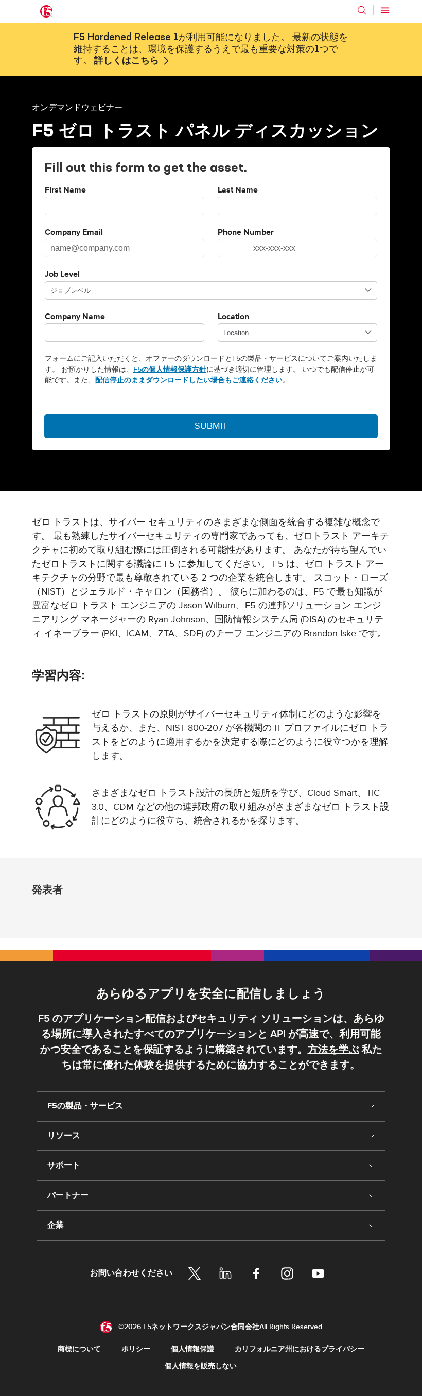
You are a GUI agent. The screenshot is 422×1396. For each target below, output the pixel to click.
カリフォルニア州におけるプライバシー (299, 1349)
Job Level (62, 275)
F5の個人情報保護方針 (169, 369)
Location (233, 317)
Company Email (74, 233)
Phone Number (246, 233)
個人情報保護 (192, 1349)
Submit (211, 426)
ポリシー (135, 1349)
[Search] (362, 10)
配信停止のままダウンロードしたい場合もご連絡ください (189, 380)
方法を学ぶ (333, 1049)
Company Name (75, 317)
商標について (79, 1349)
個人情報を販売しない (201, 1366)
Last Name (238, 190)
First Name (65, 190)
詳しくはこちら (126, 60)
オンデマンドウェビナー (77, 107)
